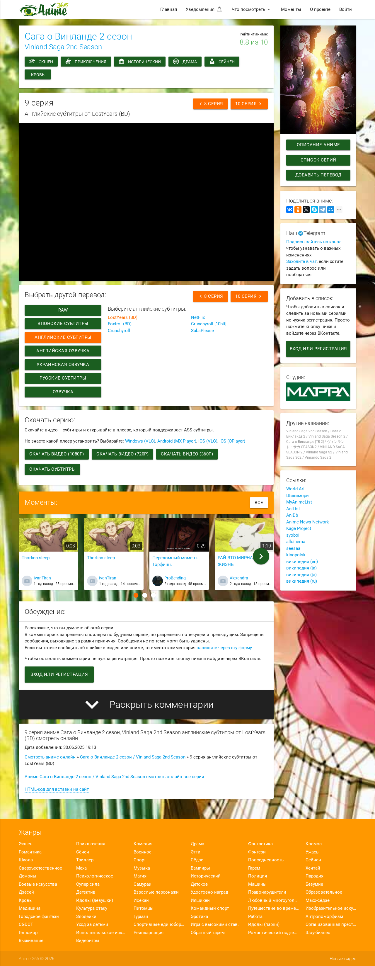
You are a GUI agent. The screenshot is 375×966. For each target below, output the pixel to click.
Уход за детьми (92, 924)
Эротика (199, 916)
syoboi (292, 535)
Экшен (46, 61)
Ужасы (313, 852)
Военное (142, 852)
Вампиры (200, 868)
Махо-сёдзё (318, 900)
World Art (295, 488)
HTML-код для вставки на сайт (57, 789)
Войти (345, 9)
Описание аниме (318, 144)
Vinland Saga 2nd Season (63, 47)
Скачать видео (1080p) (56, 454)
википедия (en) (302, 561)
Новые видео (343, 958)
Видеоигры (87, 940)
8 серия (210, 104)
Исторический (144, 61)
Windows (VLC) (140, 441)
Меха (81, 868)
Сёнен (82, 852)
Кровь (38, 74)
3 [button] (153, 595)
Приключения (90, 61)
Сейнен (227, 61)
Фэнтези (257, 852)
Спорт (140, 860)
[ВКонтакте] (289, 209)
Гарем (254, 868)
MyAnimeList (299, 502)
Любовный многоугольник (273, 900)
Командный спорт (210, 908)
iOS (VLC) (207, 441)
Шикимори (297, 495)
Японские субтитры (63, 323)
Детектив (86, 892)
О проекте (320, 9)
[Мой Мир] (330, 209)
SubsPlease (202, 330)
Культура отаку (91, 908)
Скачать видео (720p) (122, 454)
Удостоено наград (209, 892)
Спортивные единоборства (159, 924)
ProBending (175, 578)
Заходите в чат (301, 261)
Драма (190, 61)
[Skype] (314, 209)
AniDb (292, 515)
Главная (168, 9)
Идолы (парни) (263, 924)
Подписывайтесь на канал (314, 241)
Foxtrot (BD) (120, 323)
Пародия (314, 876)
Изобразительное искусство (331, 908)
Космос (314, 843)
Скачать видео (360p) (187, 454)
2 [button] (145, 595)
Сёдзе (197, 860)
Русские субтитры (63, 378)
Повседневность (266, 860)
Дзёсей (26, 892)
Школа (26, 860)
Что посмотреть (252, 9)
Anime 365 (29, 958)
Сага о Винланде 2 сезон (78, 36)
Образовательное (324, 892)
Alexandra (239, 578)
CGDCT (26, 924)
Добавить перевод (318, 175)
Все (259, 502)
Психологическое (94, 876)
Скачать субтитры (52, 469)
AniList (293, 508)
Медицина (29, 908)
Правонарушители (267, 892)
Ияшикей (200, 900)
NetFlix (198, 317)
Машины (257, 884)
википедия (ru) (301, 581)
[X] (306, 209)
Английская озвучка (62, 350)
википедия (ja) (301, 568)
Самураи (142, 884)
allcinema (295, 541)
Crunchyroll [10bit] (208, 323)
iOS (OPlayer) (232, 441)
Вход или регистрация (59, 674)
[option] (48, 556)
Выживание (31, 940)
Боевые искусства (38, 884)
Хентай (313, 868)
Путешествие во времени (273, 908)
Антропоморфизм (324, 916)
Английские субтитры (63, 337)
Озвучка (63, 391)
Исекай (141, 900)
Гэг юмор (28, 932)
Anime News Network (307, 522)
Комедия (143, 843)
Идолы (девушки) (94, 900)
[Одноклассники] (297, 209)
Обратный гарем (208, 932)
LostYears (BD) (122, 317)
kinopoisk (296, 554)
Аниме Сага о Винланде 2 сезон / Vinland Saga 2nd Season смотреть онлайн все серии (114, 776)
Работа (255, 916)
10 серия (249, 104)
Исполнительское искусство (101, 932)
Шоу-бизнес (318, 932)
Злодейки (86, 916)
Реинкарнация (148, 932)
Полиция (257, 876)
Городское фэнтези (39, 916)
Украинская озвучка (63, 364)
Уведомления (204, 9)
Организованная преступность (331, 924)
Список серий (318, 160)
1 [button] (136, 595)
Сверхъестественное (40, 868)
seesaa (293, 548)
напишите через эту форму (224, 647)
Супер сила (88, 884)
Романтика (30, 852)
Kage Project (298, 528)
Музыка (142, 868)
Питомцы (144, 908)
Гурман (141, 916)
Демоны (27, 876)
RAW (63, 310)
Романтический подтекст (273, 932)
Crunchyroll (119, 330)
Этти (195, 852)
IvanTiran (42, 578)
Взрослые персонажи (156, 892)
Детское (199, 884)
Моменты (291, 9)
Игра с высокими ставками (216, 924)
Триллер (84, 860)
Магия (140, 876)
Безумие (314, 884)
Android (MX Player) (176, 441)
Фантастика (260, 843)
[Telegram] (322, 209)
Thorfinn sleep (36, 557)
